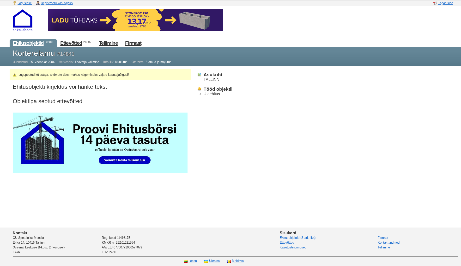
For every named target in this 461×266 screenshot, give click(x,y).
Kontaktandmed (389, 242)
